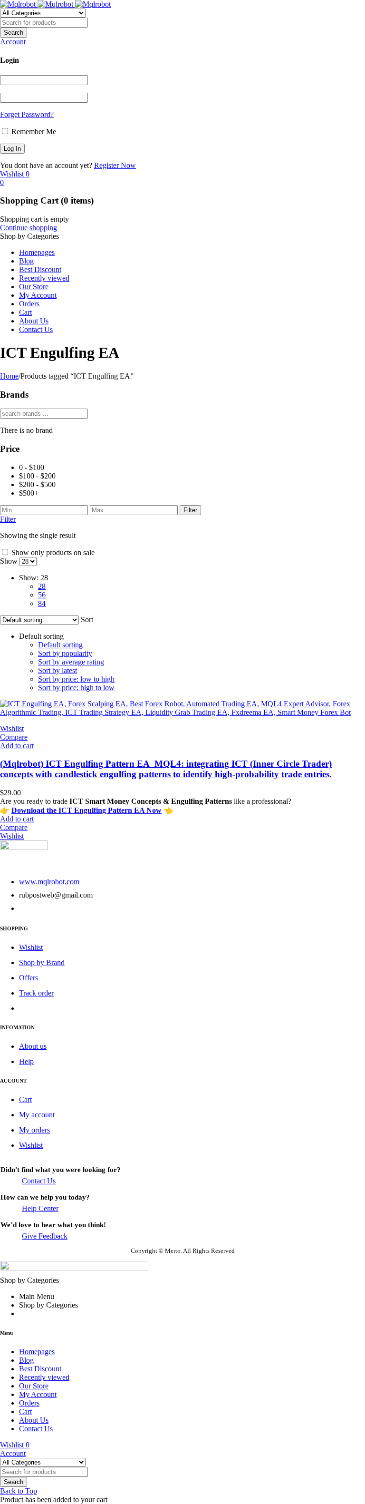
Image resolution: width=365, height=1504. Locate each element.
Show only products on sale (52, 552)
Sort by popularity (65, 653)
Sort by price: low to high (76, 679)
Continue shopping (28, 228)
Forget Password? (27, 114)
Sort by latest (57, 670)
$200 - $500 (37, 484)
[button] (17, 746)
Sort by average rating (71, 662)
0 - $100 (31, 467)
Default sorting (60, 645)
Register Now (115, 165)
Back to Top (18, 1491)
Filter (190, 510)
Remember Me (33, 131)
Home (9, 376)
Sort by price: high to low (76, 688)
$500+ (28, 493)
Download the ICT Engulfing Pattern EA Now (86, 810)
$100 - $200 (37, 476)
